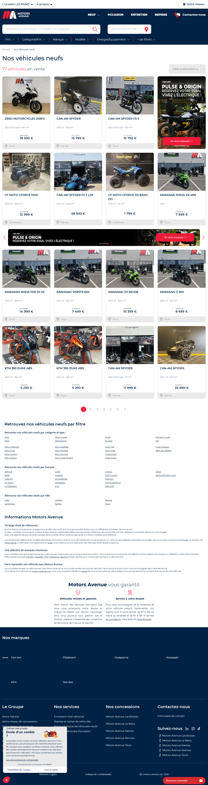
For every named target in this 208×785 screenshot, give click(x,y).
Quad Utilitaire (162, 447)
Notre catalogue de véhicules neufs (75, 726)
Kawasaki (39, 557)
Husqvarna (54, 557)
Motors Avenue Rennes (120, 738)
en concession (113, 619)
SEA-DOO (109, 486)
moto (185, 540)
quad (50, 543)
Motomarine (60, 441)
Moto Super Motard (64, 458)
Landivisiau (10, 504)
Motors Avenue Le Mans (120, 723)
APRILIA (8, 472)
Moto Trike (110, 451)
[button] (161, 112)
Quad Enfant (111, 454)
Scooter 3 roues (163, 437)
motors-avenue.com (41, 571)
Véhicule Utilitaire (163, 451)
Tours (107, 504)
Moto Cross (10, 451)
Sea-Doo (64, 557)
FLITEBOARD (11, 486)
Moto (7, 441)
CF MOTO (9, 483)
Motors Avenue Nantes (120, 731)
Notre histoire (10, 716)
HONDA (58, 475)
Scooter (108, 441)
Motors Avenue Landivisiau (122, 716)
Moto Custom (11, 454)
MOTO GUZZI (111, 475)
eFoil (7, 437)
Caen (7, 500)
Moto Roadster (62, 447)
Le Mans (58, 500)
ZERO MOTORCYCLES (166, 475)
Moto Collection (12, 447)
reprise (84, 571)
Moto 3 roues (61, 437)
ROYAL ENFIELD (113, 483)
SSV (157, 441)
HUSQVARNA (61, 479)
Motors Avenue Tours (119, 745)
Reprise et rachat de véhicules (72, 721)
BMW (7, 475)
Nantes (58, 504)
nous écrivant (144, 619)
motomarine (10, 543)
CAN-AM (9, 479)
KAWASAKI (60, 483)
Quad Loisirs (110, 458)
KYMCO (108, 472)
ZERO (158, 472)
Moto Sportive (61, 454)
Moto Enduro (11, 458)
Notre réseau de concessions (19, 721)
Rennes (108, 500)
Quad (107, 437)
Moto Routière (61, 451)
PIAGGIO (109, 479)
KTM (57, 486)
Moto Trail (109, 447)
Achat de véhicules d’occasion (72, 731)
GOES (57, 472)
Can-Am (30, 557)
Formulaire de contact (171, 716)
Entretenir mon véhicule (69, 716)
